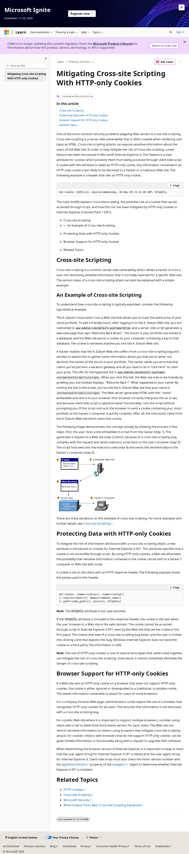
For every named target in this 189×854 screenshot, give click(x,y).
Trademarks (162, 846)
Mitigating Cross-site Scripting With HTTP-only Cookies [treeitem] (26, 76)
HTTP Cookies (73, 790)
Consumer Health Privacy (111, 846)
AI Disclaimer (11, 846)
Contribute (69, 846)
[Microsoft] (6, 32)
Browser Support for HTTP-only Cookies (83, 120)
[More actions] (180, 62)
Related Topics (68, 125)
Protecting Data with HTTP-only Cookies (83, 115)
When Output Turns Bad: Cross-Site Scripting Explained (101, 805)
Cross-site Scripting (71, 110)
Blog (53, 846)
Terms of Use (142, 846)
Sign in (180, 32)
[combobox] (25, 66)
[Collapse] (46, 59)
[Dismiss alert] (182, 7)
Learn (60, 61)
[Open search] (170, 32)
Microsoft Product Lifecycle (113, 44)
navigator (119, 764)
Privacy (84, 846)
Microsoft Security (76, 800)
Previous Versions (79, 61)
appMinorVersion (74, 764)
